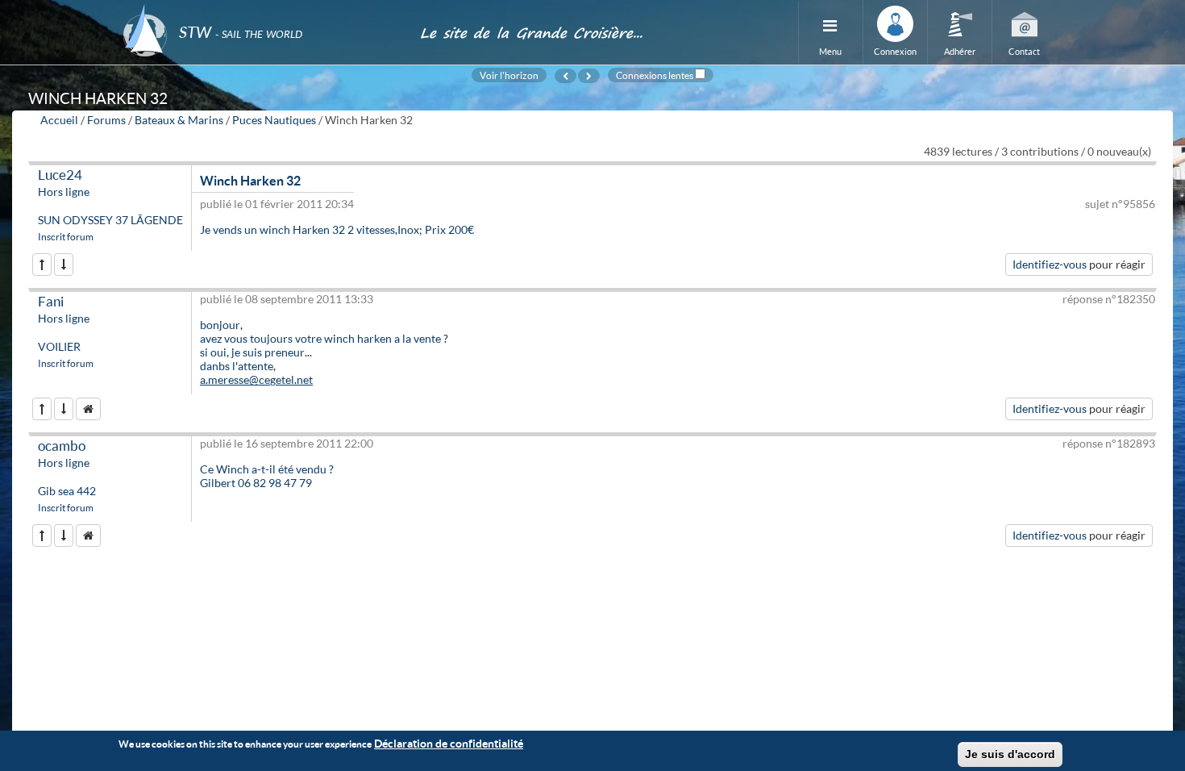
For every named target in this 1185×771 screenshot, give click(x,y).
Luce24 (60, 174)
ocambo (61, 445)
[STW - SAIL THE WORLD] (262, 10)
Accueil (59, 120)
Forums (106, 120)
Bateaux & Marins (179, 120)
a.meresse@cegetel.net (256, 379)
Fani (51, 301)
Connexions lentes (654, 75)
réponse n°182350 (1108, 299)
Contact (1024, 51)
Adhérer (959, 51)
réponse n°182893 (1108, 443)
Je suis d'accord (1010, 754)
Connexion (895, 51)
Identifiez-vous (1049, 264)
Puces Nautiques (274, 120)
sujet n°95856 (1120, 203)
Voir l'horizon (509, 75)
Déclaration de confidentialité (448, 743)
